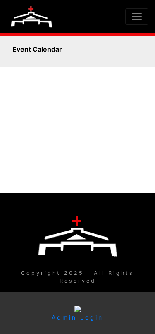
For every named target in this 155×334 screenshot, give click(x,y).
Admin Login (77, 317)
